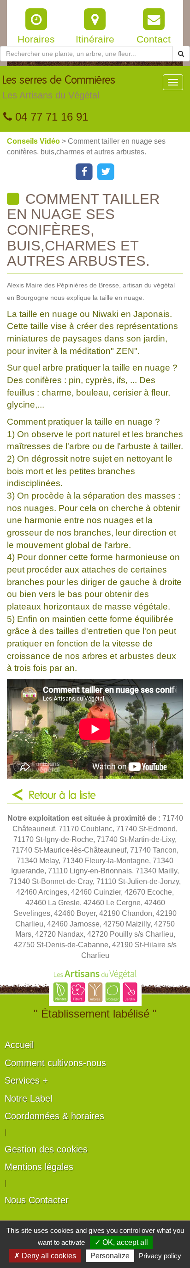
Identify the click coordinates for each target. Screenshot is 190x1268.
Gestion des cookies (46, 1149)
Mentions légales (39, 1167)
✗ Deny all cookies (45, 1256)
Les (58, 87)
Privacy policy (160, 1256)
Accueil (19, 1045)
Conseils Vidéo (34, 141)
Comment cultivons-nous (55, 1063)
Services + (26, 1080)
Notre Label (28, 1098)
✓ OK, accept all (121, 1242)
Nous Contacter (37, 1200)
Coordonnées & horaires (54, 1116)
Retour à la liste (62, 795)
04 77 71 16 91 (50, 116)
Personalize (110, 1256)
